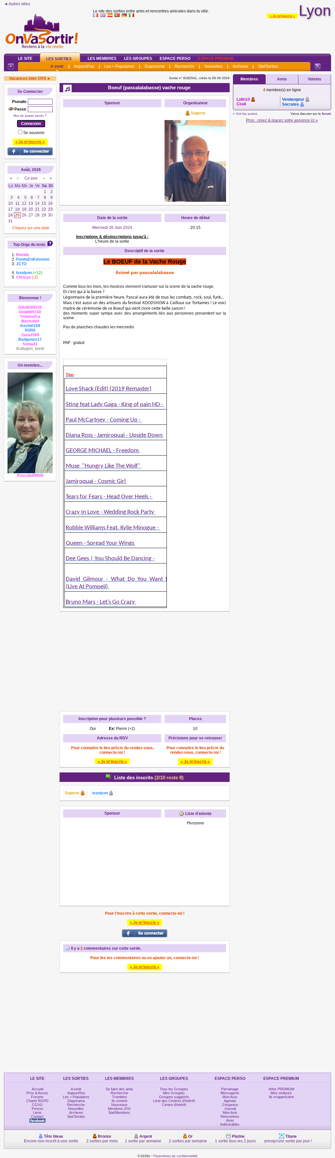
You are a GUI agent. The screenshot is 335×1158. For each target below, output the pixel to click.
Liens (37, 1113)
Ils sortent (119, 1101)
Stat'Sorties (268, 66)
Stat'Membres (119, 1113)
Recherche (184, 66)
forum (326, 113)
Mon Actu (229, 1097)
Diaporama (155, 66)
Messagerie (229, 1093)
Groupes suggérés (174, 1097)
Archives (240, 66)
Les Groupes (138, 58)
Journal (230, 1109)
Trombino (119, 1097)
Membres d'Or (119, 1109)
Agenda (230, 1101)
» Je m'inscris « (282, 16)
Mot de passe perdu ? (30, 115)
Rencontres (229, 1116)
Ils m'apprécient (281, 1097)
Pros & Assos (37, 1093)
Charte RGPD (37, 1101)
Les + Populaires (119, 66)
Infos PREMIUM (281, 1089)
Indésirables (229, 1124)
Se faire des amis (119, 1089)
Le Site (25, 58)
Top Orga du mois (29, 244)
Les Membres (102, 58)
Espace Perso (175, 58)
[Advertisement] (212, 34)
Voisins (314, 79)
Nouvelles (213, 66)
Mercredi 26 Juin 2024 (112, 227)
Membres (249, 79)
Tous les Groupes (174, 1089)
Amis (282, 79)
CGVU (37, 1105)
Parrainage (229, 1089)
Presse (37, 1109)
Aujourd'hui (84, 66)
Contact (37, 1116)
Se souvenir (33, 132)
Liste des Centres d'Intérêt (174, 1101)
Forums (37, 1097)
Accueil (37, 1089)
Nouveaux (119, 1105)
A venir (57, 66)
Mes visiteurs (281, 1093)
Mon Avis (230, 1113)
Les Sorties (59, 59)
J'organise (230, 1105)
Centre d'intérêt (174, 1105)
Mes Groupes (174, 1093)
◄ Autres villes (17, 4)
